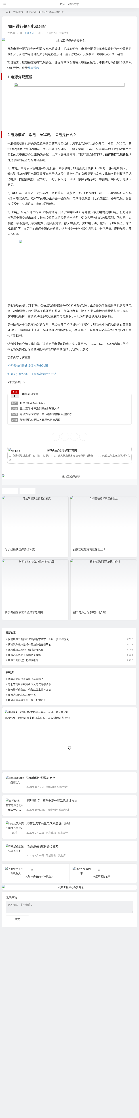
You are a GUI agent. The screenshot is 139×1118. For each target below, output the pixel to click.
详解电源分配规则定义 (40, 777)
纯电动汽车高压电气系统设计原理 (48, 823)
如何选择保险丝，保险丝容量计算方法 (32, 373)
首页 (8, 11)
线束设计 (62, 786)
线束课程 (33, 67)
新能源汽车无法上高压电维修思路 (36, 419)
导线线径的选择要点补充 (20, 549)
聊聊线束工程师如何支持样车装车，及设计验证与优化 (38, 639)
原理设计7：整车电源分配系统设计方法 (51, 800)
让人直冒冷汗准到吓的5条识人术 (35, 408)
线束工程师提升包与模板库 (23, 660)
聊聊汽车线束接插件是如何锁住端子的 (29, 644)
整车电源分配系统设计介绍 (89, 612)
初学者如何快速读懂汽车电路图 (27, 365)
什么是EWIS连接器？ (29, 402)
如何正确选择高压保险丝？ (89, 549)
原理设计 (52, 809)
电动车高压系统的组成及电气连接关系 (29, 684)
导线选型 (51, 855)
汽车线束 (18, 11)
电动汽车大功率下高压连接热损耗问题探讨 (41, 414)
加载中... (13, 761)
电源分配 (51, 786)
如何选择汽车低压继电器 (22, 694)
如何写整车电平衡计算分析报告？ (27, 700)
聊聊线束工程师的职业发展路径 (25, 649)
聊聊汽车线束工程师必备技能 (24, 655)
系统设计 (31, 11)
